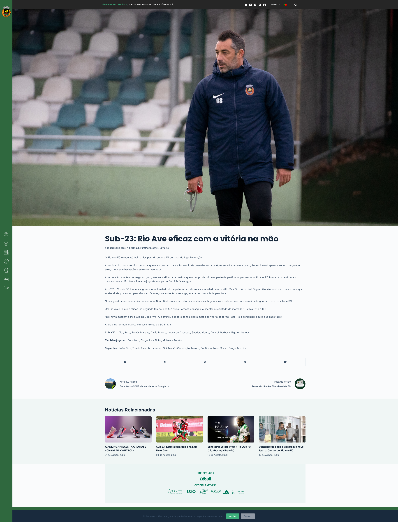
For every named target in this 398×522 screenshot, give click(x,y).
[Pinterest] (205, 362)
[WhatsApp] (285, 362)
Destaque (134, 248)
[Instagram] (255, 5)
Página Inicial (109, 4)
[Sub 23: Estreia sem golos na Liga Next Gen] (179, 429)
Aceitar (232, 516)
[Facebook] (246, 5)
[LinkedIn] (264, 5)
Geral (155, 248)
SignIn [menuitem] (274, 4)
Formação (145, 248)
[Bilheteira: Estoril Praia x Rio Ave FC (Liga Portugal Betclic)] (231, 429)
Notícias (122, 4)
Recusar (248, 516)
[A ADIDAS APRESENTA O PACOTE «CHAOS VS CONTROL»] (128, 429)
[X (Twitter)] (250, 5)
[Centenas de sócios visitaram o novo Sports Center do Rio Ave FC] (282, 429)
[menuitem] (285, 4)
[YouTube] (260, 5)
